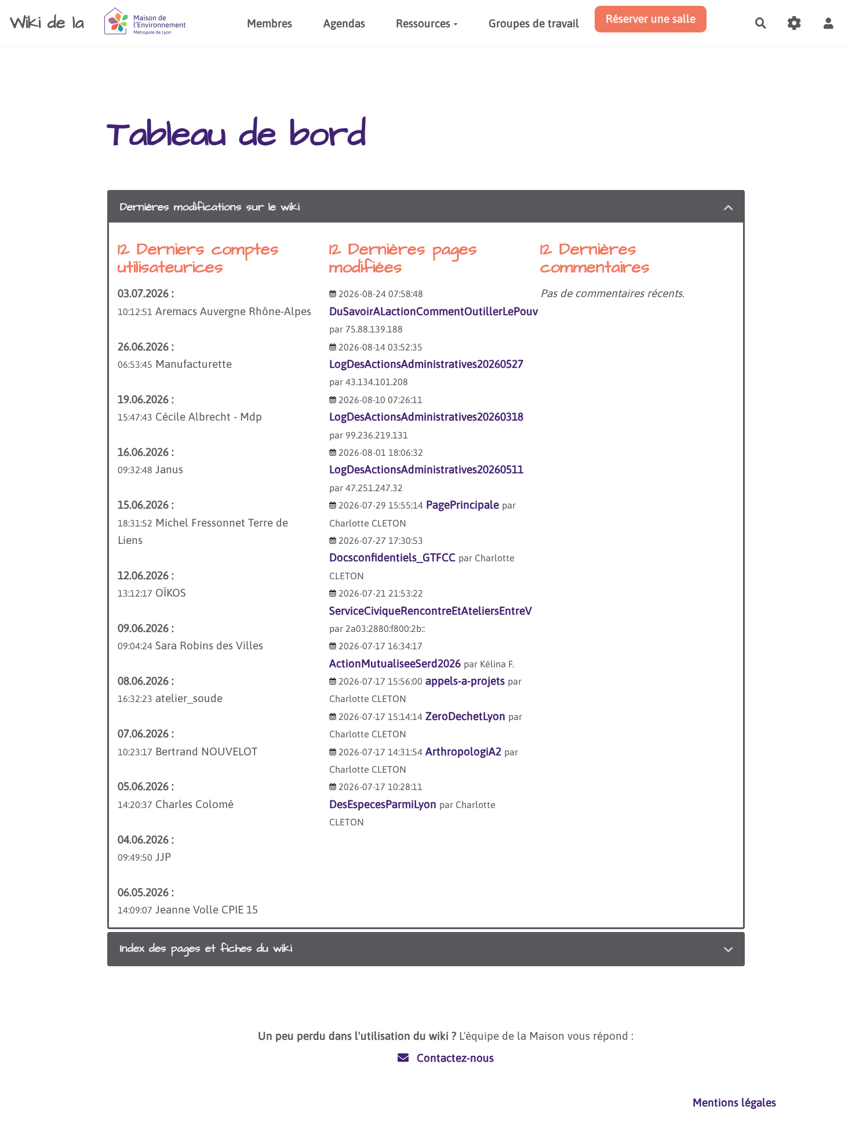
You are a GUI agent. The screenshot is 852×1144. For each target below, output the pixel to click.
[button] (828, 23)
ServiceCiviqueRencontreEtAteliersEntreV (430, 610)
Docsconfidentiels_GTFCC (392, 557)
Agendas (344, 23)
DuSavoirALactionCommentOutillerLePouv (433, 311)
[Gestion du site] (795, 23)
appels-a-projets (465, 680)
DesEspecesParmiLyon (382, 804)
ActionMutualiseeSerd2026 (395, 663)
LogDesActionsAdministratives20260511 (426, 469)
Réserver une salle (651, 18)
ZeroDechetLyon (465, 716)
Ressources (423, 23)
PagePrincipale (462, 504)
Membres (269, 23)
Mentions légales (734, 1102)
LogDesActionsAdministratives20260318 (426, 416)
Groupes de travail (534, 23)
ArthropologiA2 (463, 751)
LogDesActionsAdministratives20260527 (426, 363)
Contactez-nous (454, 1057)
